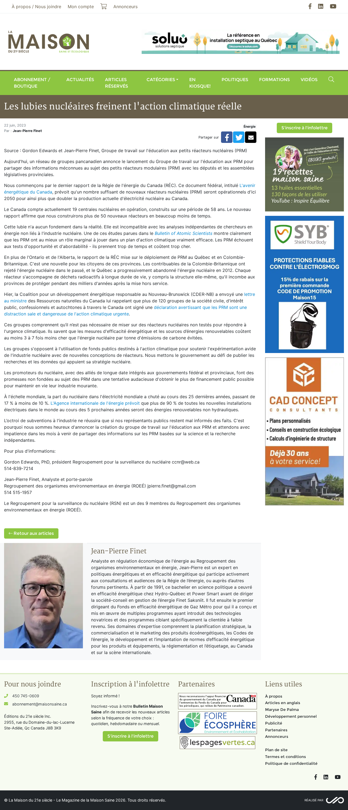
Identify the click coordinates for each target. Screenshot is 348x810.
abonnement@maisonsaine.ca (39, 704)
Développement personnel (291, 716)
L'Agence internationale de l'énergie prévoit (95, 403)
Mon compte (81, 6)
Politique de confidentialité (291, 763)
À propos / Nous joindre (36, 6)
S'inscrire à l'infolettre (304, 127)
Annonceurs (276, 736)
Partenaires (276, 730)
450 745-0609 (25, 696)
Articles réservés (116, 83)
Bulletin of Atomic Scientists (183, 233)
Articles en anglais (282, 702)
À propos (273, 696)
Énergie (250, 126)
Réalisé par (313, 800)
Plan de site (276, 749)
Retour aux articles (33, 533)
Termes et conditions (285, 756)
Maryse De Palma (282, 709)
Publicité (273, 723)
